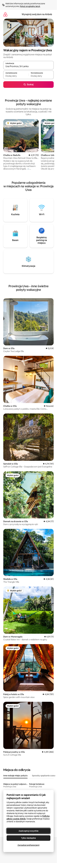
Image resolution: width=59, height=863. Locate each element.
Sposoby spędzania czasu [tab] (43, 775)
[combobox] (28, 66)
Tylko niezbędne (28, 838)
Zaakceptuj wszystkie (28, 831)
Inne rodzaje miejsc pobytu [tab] (15, 775)
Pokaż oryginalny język (30, 6)
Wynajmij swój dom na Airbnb (37, 14)
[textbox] (15, 76)
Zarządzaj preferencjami (28, 845)
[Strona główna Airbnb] (5, 14)
